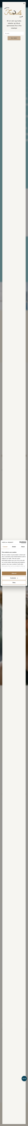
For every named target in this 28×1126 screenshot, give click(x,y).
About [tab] (23, 546)
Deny (14, 582)
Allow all (14, 573)
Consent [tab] (5, 546)
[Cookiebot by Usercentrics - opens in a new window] (19, 542)
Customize (13, 578)
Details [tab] (14, 546)
